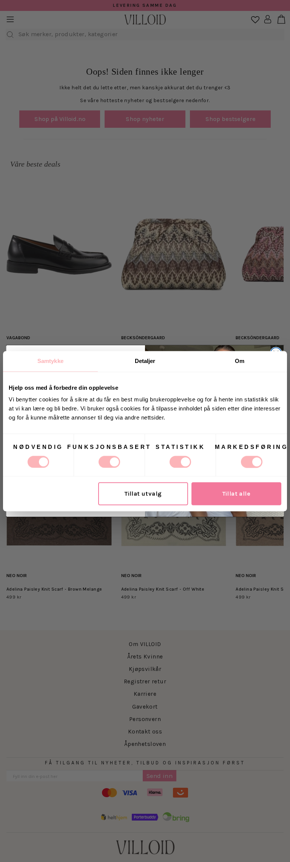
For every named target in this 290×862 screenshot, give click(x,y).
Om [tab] (239, 361)
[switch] (109, 462)
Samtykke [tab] (50, 361)
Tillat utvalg (143, 493)
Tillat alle (236, 493)
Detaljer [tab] (145, 361)
